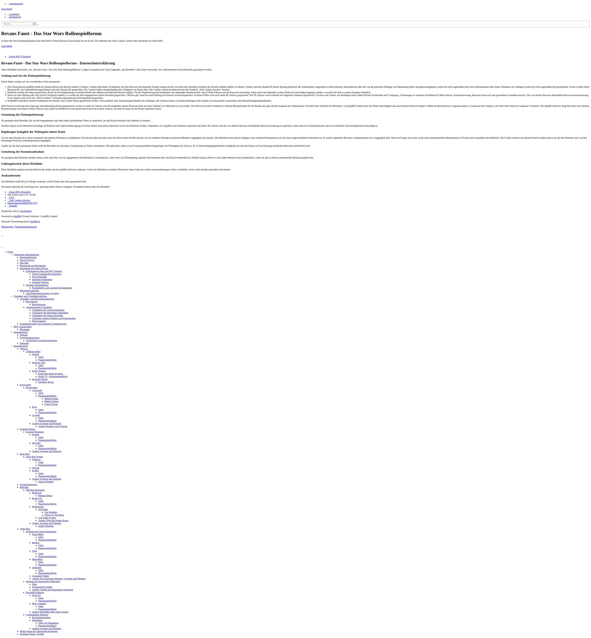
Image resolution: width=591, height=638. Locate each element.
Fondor (35, 434)
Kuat (34, 407)
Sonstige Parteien (40, 282)
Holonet (24, 335)
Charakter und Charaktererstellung (30, 296)
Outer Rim (25, 529)
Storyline (24, 263)
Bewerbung (31, 301)
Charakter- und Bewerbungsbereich (37, 299)
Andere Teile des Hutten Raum (53, 520)
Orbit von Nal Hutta (54, 515)
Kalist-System (39, 371)
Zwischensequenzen (29, 337)
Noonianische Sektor (42, 587)
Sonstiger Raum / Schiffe (32, 634)
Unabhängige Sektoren (37, 614)
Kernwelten (25, 384)
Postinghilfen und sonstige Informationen (52, 288)
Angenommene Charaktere (39, 307)
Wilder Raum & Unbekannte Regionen (39, 631)
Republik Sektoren (35, 592)
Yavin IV (36, 595)
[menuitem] (13, 14)
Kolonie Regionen (35, 432)
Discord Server (27, 260)
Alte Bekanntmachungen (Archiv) (42, 293)
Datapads (24, 343)
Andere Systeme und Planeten (46, 423)
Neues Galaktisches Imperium (46, 274)
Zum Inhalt (6, 9)
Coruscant (37, 390)
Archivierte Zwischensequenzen (41, 340)
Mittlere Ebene (51, 401)
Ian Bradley (26, 211)
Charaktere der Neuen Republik (47, 315)
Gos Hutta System (47, 517)
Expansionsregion (28, 484)
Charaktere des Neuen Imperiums (48, 310)
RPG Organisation (23, 326)
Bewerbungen (39, 304)
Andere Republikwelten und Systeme (50, 612)
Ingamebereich (21, 332)
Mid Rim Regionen (35, 490)
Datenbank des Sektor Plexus (34, 268)
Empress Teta (38, 362)
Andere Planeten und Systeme (52, 426)
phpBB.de (35, 221)
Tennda (35, 468)
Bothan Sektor (45, 495)
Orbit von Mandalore (48, 623)
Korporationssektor (41, 617)
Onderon (36, 459)
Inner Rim (25, 454)
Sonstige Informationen (37, 285)
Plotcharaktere (39, 321)
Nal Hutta (43, 509)
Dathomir (36, 567)
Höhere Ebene (51, 398)
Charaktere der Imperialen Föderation (50, 312)
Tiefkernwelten (33, 351)
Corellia (36, 415)
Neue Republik (39, 276)
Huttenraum (38, 506)
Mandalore (37, 620)
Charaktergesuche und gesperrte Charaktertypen (43, 324)
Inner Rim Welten (34, 456)
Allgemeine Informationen (26, 254)
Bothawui (37, 493)
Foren (10, 252)
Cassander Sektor (40, 576)
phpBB (17, 216)
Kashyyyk (37, 498)
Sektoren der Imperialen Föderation (43, 581)
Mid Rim (24, 487)
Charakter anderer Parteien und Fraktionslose (54, 318)
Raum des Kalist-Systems (50, 373)
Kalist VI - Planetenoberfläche (53, 376)
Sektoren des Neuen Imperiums (41, 531)
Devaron (36, 443)
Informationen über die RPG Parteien (44, 271)
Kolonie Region (27, 429)
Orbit (40, 357)
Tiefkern (24, 348)
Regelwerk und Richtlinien (33, 265)
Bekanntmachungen (29, 290)
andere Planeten (46, 481)
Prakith (35, 354)
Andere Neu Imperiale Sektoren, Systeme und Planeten (59, 578)
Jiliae (34, 584)
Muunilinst (37, 559)
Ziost (34, 551)
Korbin (35, 470)
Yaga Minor (38, 534)
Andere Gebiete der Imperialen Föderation (52, 589)
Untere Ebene (51, 404)
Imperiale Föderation (42, 279)
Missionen (25, 329)
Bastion (35, 542)
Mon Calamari (39, 603)
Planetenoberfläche (47, 360)
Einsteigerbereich (28, 257)
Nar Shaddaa (50, 512)
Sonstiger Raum (40, 379)
